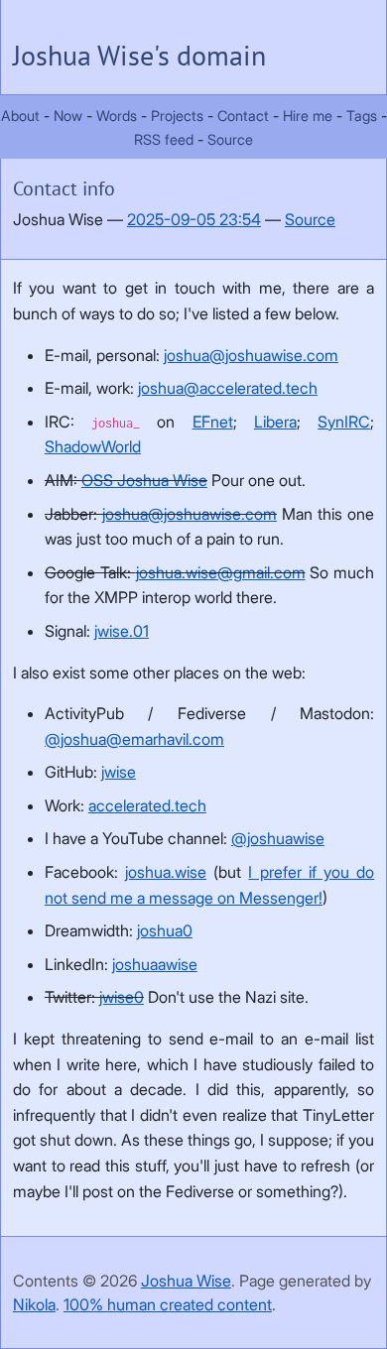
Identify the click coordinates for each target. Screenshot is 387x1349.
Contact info (64, 188)
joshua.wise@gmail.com (221, 572)
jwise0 (121, 997)
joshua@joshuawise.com (251, 355)
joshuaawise (154, 964)
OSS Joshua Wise (144, 480)
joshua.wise (165, 872)
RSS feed (164, 139)
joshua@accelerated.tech (228, 388)
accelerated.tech (147, 805)
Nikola (34, 1304)
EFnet (213, 421)
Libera (275, 421)
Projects (177, 115)
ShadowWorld (93, 446)
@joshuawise (277, 838)
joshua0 (165, 930)
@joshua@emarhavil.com (134, 739)
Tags (361, 115)
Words (116, 115)
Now (68, 115)
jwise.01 (121, 631)
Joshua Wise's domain (139, 55)
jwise (118, 772)
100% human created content (168, 1304)
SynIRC (344, 421)
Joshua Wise (186, 1280)
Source (230, 139)
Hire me (307, 115)
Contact (245, 115)
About (20, 115)
